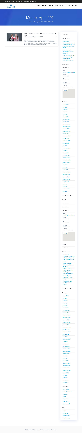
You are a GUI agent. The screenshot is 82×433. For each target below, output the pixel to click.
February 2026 (66, 119)
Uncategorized (66, 404)
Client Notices (66, 389)
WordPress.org (66, 418)
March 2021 (65, 169)
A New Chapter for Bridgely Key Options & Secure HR (68, 51)
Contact (61, 5)
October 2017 (66, 189)
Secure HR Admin (28, 36)
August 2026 (66, 104)
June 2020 (65, 186)
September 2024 (66, 141)
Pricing (68, 5)
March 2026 (65, 116)
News (56, 5)
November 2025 (66, 126)
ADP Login (74, 5)
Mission (51, 5)
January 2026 (66, 121)
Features (44, 5)
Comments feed (66, 415)
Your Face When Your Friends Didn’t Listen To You (40, 34)
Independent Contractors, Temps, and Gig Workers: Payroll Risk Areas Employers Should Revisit (69, 44)
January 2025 (66, 133)
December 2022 (66, 157)
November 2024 (66, 136)
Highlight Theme (53, 429)
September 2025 (66, 131)
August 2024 (66, 143)
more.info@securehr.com (31, 1)
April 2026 (65, 114)
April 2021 (65, 167)
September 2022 (66, 160)
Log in (64, 410)
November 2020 (66, 174)
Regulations (65, 399)
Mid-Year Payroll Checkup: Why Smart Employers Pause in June (68, 277)
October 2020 (66, 177)
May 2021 (65, 165)
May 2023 (65, 150)
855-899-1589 (19, 1)
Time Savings (66, 401)
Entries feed (65, 413)
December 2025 (66, 124)
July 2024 (65, 145)
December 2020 (66, 172)
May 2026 (65, 112)
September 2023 (66, 148)
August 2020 (66, 181)
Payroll (34, 36)
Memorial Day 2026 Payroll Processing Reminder (67, 283)
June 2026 (65, 109)
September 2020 (66, 179)
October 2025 (66, 129)
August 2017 (66, 191)
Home (38, 5)
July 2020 (65, 184)
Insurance (65, 394)
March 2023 (65, 153)
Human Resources (67, 391)
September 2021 (66, 162)
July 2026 (65, 107)
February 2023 (66, 155)
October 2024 (66, 138)
